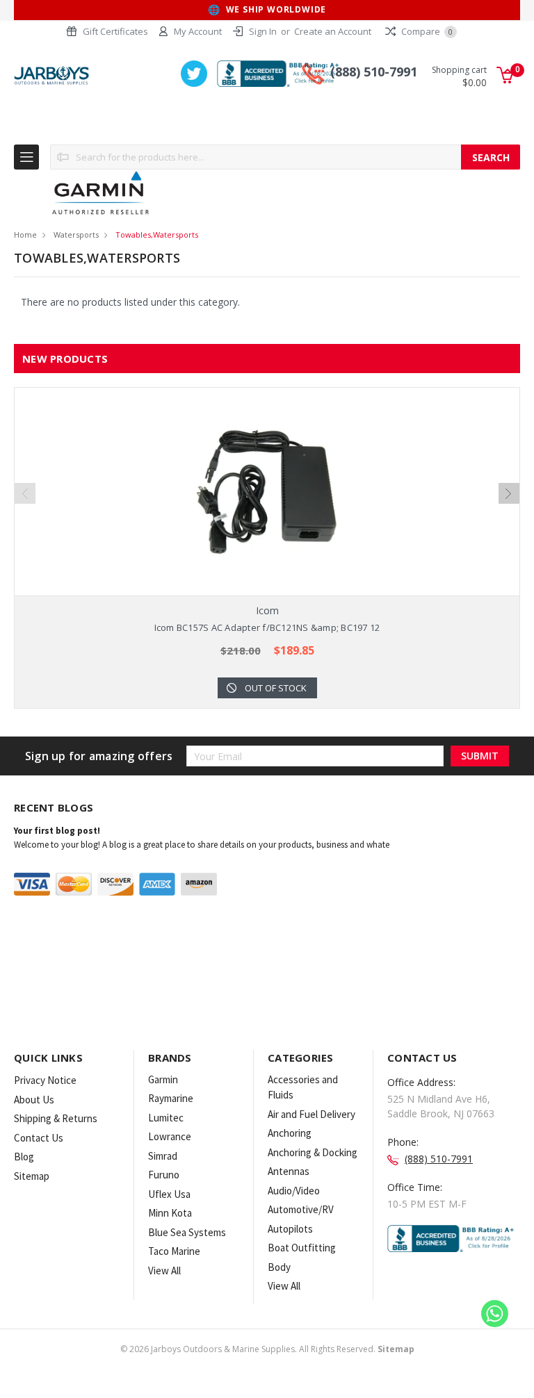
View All (164, 1270)
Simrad (162, 1155)
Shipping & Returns (55, 1118)
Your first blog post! (57, 831)
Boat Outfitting (302, 1247)
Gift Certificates (115, 31)
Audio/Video (294, 1190)
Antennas (288, 1171)
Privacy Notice (45, 1080)
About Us (34, 1099)
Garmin (163, 1079)
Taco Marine (174, 1251)
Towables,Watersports (156, 234)
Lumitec (166, 1117)
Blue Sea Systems (187, 1232)
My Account (198, 31)
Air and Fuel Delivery (311, 1114)
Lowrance (169, 1136)
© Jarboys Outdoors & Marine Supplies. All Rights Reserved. (267, 1349)
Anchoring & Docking (312, 1152)
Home (25, 234)
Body (279, 1267)
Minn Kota (170, 1212)
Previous (25, 493)
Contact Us (38, 1137)
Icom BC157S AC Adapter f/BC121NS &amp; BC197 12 (267, 627)
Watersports (76, 234)
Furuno (163, 1174)
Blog (24, 1156)
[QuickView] (255, 492)
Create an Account (332, 31)
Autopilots (290, 1228)
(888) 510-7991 (373, 71)
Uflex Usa (169, 1194)
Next (509, 493)
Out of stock (276, 688)
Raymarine (170, 1098)
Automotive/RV (301, 1209)
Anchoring (290, 1133)
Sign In (263, 31)
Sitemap (31, 1176)
